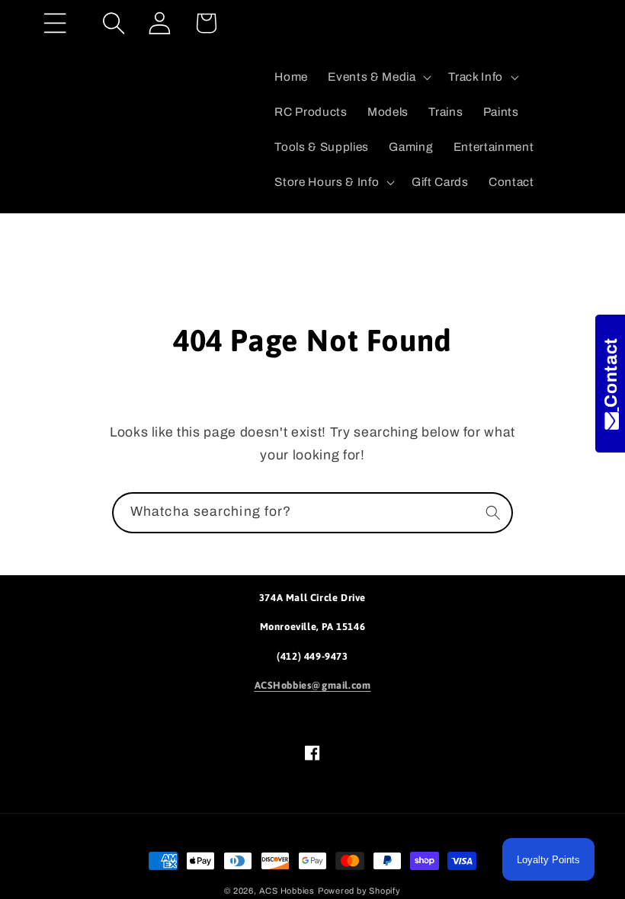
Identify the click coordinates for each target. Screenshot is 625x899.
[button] (55, 23)
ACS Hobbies (287, 890)
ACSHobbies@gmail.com (313, 685)
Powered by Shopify (359, 890)
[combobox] (312, 513)
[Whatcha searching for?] (493, 512)
